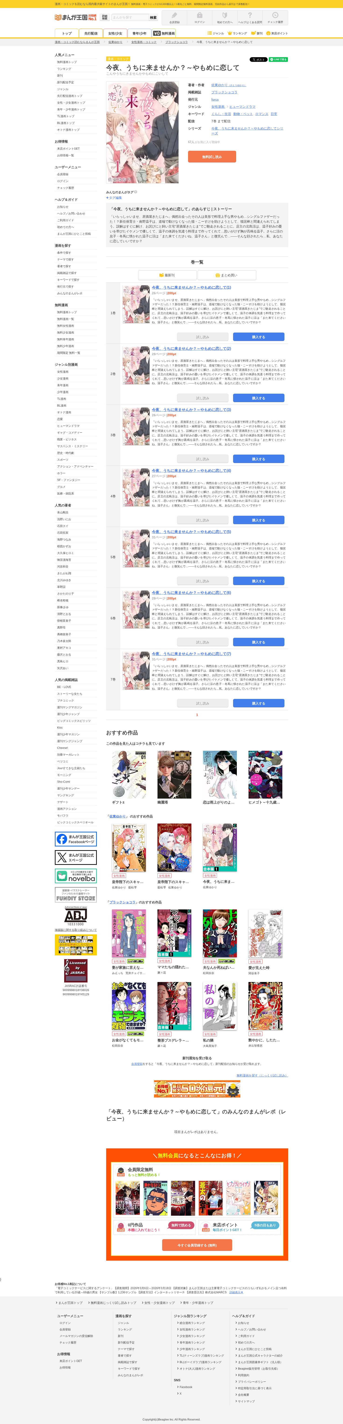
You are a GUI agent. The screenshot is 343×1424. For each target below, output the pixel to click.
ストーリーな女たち (69, 693)
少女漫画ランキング (192, 1336)
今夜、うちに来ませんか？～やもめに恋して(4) (191, 471)
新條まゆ (62, 607)
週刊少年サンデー (68, 788)
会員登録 (62, 174)
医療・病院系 (65, 493)
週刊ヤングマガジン (69, 707)
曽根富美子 (64, 620)
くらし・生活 (221, 114)
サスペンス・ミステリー (72, 446)
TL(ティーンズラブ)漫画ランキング (202, 1355)
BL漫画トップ (66, 123)
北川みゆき (64, 580)
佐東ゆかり (228, 85)
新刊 (259, 33)
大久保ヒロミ (65, 553)
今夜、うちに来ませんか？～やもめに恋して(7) (191, 654)
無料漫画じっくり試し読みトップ (113, 1303)
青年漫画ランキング (192, 1342)
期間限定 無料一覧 (68, 352)
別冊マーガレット (68, 754)
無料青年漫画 (65, 339)
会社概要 (243, 1394)
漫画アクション (67, 808)
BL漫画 (61, 405)
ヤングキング (65, 795)
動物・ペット (243, 114)
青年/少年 (140, 33)
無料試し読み (212, 157)
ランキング (240, 33)
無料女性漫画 (65, 325)
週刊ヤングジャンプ (69, 741)
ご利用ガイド (65, 220)
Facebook (186, 1387)
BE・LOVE (64, 687)
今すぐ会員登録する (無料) (197, 1245)
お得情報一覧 (65, 155)
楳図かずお (64, 546)
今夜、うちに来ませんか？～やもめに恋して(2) (191, 349)
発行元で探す (65, 286)
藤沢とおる (64, 654)
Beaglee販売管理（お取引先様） (259, 1368)
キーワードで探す (68, 279)
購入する (258, 337)
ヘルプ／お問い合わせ (71, 213)
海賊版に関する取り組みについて (76, 930)
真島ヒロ (62, 661)
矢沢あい (62, 668)
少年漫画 (62, 392)
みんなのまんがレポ (69, 293)
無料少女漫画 (65, 332)
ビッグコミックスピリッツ (74, 721)
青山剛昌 (62, 512)
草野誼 (61, 587)
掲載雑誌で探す (67, 273)
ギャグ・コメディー (69, 432)
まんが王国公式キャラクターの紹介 (260, 1355)
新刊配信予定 (65, 82)
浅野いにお (64, 519)
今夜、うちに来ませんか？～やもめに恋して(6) (191, 593)
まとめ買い (229, 275)
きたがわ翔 (64, 573)
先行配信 (91, 33)
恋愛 (60, 419)
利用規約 (243, 1375)
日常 (274, 114)
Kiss (60, 727)
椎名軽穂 (62, 600)
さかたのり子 (65, 593)
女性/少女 (115, 33)
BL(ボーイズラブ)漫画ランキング (200, 1362)
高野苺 (61, 627)
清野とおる (64, 614)
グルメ (61, 486)
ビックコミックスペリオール (75, 822)
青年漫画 (62, 385)
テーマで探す (65, 259)
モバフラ (62, 815)
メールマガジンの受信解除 (76, 1336)
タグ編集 (115, 198)
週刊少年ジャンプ (68, 714)
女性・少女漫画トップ (71, 102)
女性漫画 (62, 371)
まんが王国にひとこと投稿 (74, 233)
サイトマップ (246, 1401)
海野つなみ (64, 539)
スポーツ (62, 459)
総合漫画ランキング (192, 1323)
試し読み (202, 337)
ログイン (62, 181)
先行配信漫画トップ (69, 96)
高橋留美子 (64, 634)
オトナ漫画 (64, 412)
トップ (67, 33)
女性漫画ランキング (192, 1329)
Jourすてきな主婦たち (71, 768)
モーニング (64, 775)
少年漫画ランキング (192, 1349)
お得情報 (65, 1367)
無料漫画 (168, 33)
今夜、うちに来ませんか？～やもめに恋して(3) (191, 410)
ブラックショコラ (122, 902)
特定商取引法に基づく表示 (255, 1388)
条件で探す (64, 252)
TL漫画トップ (65, 116)
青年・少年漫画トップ (71, 109)
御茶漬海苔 (64, 559)
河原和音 (62, 566)
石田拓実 (62, 532)
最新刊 (170, 275)
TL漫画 (61, 398)
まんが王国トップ (70, 1303)
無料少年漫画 (65, 346)
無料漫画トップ (67, 62)
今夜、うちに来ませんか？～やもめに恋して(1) (191, 287)
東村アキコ (64, 647)
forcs (215, 99)
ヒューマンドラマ (68, 426)
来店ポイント (279, 33)
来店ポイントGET (68, 148)
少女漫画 (62, 378)
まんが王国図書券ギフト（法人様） (260, 1362)
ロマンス (261, 114)
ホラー (61, 473)
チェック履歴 (65, 187)
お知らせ (62, 206)
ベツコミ (62, 761)
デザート (62, 802)
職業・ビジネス (67, 439)
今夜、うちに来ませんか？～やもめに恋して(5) (191, 532)
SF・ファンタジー (68, 480)
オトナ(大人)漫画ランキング (197, 1368)
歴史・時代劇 (65, 453)
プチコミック (65, 700)
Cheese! (62, 748)
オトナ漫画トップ (68, 129)
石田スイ (62, 526)
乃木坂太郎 (64, 641)
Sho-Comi (63, 781)
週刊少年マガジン (68, 734)
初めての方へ (65, 227)
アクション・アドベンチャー (75, 466)
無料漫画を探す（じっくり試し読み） (262, 1075)
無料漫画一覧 (65, 319)
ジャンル (218, 33)
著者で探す (64, 266)
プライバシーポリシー (252, 1381)
